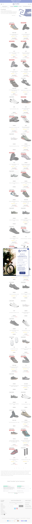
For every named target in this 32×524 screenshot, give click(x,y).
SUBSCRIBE (22, 272)
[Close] (28, 249)
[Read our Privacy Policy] (26, 267)
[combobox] (19, 263)
